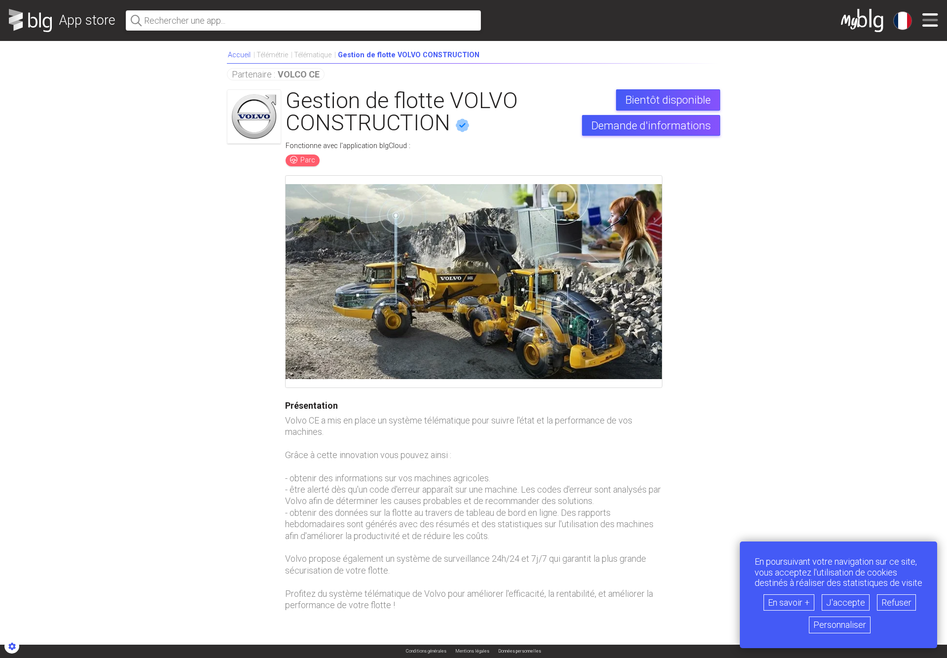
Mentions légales (472, 651)
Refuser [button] (896, 602)
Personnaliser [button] (839, 624)
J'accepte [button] (845, 602)
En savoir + (789, 602)
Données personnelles (519, 651)
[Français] (902, 21)
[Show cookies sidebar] (11, 646)
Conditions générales (426, 651)
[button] (408, 55)
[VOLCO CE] (254, 116)
